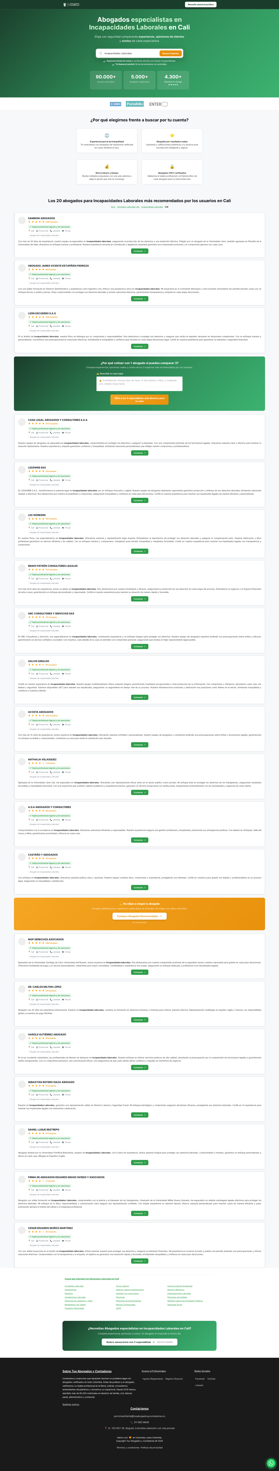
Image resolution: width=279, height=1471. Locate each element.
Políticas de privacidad (152, 1447)
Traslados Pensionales (74, 1308)
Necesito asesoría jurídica (201, 4)
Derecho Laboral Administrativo (130, 1290)
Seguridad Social (174, 1305)
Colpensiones (70, 1290)
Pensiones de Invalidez (177, 1297)
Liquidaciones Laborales (75, 1297)
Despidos (69, 1293)
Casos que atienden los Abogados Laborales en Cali (92, 1278)
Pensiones (120, 1297)
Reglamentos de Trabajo (75, 1305)
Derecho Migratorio (176, 1290)
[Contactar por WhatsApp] (271, 1463)
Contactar (138, 251)
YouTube (211, 1378)
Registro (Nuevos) (174, 1378)
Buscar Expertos (170, 53)
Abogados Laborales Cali (128, 207)
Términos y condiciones (128, 1447)
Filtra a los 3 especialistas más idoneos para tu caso (139, 400)
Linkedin (199, 1385)
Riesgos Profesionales (125, 1305)
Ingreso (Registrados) (153, 1378)
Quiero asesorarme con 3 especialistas (139, 1342)
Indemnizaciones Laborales (179, 1293)
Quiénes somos (70, 1404)
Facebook (200, 1378)
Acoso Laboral (122, 1286)
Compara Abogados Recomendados (137, 916)
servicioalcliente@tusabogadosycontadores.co (139, 1416)
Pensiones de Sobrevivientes (128, 1301)
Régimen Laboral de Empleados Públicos (185, 1301)
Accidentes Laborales (74, 1286)
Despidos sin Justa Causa (127, 1293)
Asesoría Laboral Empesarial (179, 1286)
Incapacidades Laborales (152, 207)
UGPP (118, 1308)
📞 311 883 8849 (139, 1422)
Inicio (113, 207)
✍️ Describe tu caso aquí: (109, 373)
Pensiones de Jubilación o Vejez (79, 1301)
